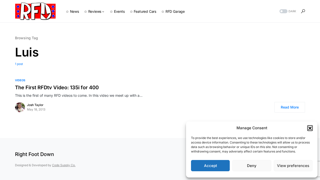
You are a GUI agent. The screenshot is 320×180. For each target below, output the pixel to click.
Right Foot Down (34, 154)
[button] (310, 128)
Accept (210, 165)
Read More (290, 107)
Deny (251, 165)
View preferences (293, 165)
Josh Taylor (35, 105)
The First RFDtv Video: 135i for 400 (57, 87)
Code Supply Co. (64, 165)
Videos (20, 80)
